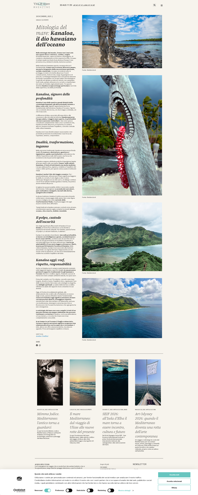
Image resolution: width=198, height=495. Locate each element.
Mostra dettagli (124, 490)
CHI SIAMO (103, 467)
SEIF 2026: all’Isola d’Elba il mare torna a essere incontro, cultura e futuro (114, 423)
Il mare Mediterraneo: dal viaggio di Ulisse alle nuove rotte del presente (82, 423)
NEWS (125, 410)
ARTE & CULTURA (53, 410)
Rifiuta (174, 488)
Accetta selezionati (174, 481)
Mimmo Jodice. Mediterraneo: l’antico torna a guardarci (48, 421)
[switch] (69, 490)
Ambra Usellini (42, 336)
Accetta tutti (174, 475)
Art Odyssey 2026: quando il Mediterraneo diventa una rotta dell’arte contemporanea (148, 425)
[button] (154, 5)
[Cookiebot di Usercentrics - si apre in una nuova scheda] (19, 490)
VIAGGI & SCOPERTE (86, 410)
